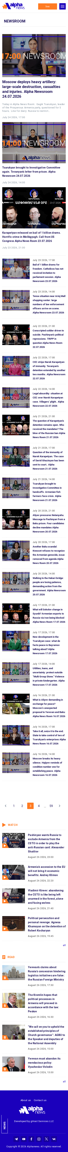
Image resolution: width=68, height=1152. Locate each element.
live (48, 6)
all (64, 945)
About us (26, 1100)
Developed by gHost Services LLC (34, 1121)
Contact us (40, 1100)
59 (51, 806)
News (4, 1125)
